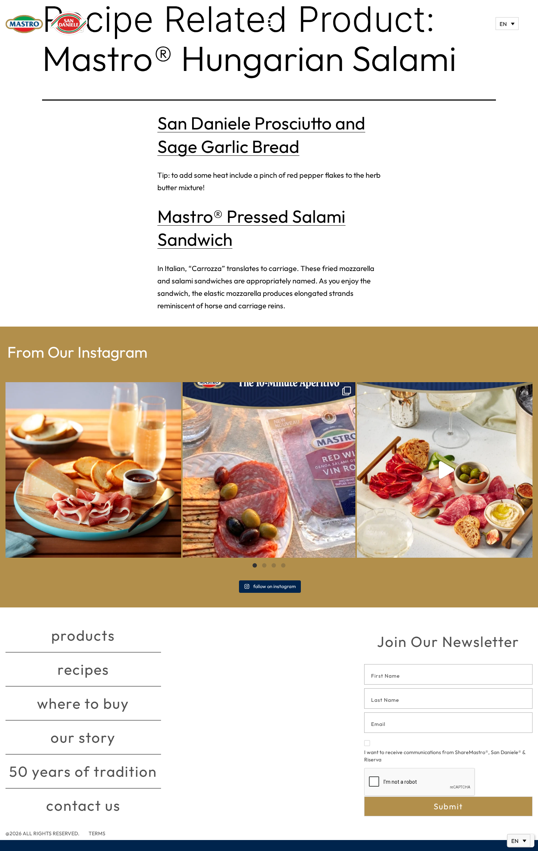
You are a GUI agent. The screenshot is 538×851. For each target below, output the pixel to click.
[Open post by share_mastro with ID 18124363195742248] (445, 470)
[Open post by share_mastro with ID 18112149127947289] (93, 470)
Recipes (83, 669)
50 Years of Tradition (83, 771)
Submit (448, 806)
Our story (83, 737)
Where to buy (83, 703)
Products (83, 635)
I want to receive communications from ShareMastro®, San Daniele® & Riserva (444, 756)
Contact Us (83, 805)
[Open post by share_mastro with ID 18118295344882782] (269, 470)
